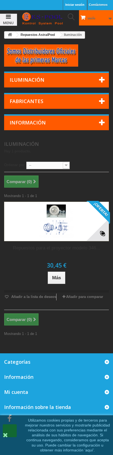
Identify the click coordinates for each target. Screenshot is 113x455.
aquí (89, 450)
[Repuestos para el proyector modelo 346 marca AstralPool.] (56, 221)
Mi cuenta (16, 392)
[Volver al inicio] (10, 35)
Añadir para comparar (84, 297)
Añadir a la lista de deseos (33, 297)
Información (28, 122)
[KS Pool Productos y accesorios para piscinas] (42, 18)
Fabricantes (26, 101)
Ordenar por (14, 165)
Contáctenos (98, 4)
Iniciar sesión (74, 4)
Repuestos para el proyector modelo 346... (56, 248)
